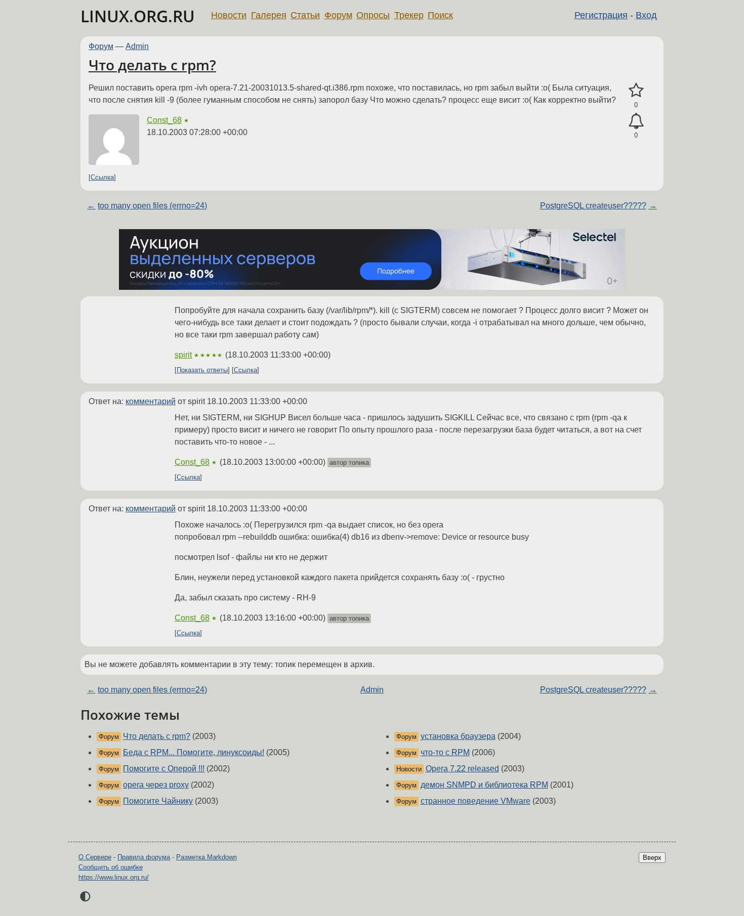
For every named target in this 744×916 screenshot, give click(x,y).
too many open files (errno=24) (152, 205)
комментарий (151, 401)
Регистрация (601, 15)
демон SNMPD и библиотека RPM (484, 784)
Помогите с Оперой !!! (163, 768)
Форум (338, 15)
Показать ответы (202, 370)
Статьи (305, 15)
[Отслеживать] (636, 121)
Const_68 (164, 120)
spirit (183, 355)
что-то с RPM (445, 752)
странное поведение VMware (475, 801)
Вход (646, 15)
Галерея (268, 15)
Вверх (652, 857)
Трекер (409, 15)
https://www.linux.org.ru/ (113, 877)
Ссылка (102, 177)
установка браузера (458, 736)
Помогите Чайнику (158, 801)
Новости (228, 15)
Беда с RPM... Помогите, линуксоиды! (193, 752)
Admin (137, 46)
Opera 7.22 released (462, 768)
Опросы (373, 15)
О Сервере (94, 857)
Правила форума (143, 857)
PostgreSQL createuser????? (593, 205)
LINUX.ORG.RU (137, 16)
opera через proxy (156, 784)
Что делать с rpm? (152, 64)
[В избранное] (636, 90)
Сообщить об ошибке (110, 867)
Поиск (440, 15)
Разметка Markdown (206, 857)
